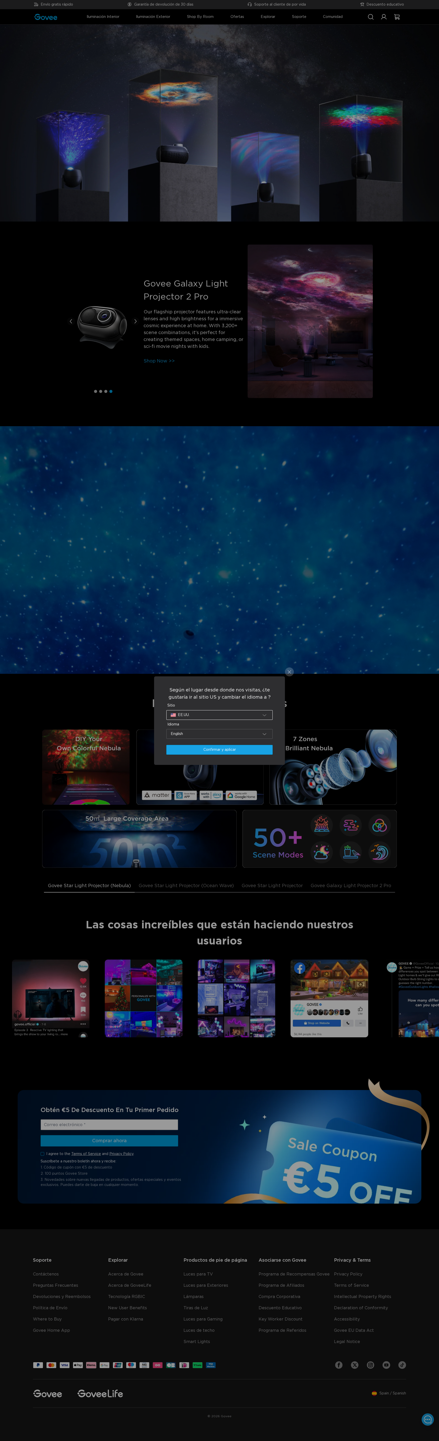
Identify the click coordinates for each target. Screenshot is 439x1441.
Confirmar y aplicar (219, 750)
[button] (219, 715)
